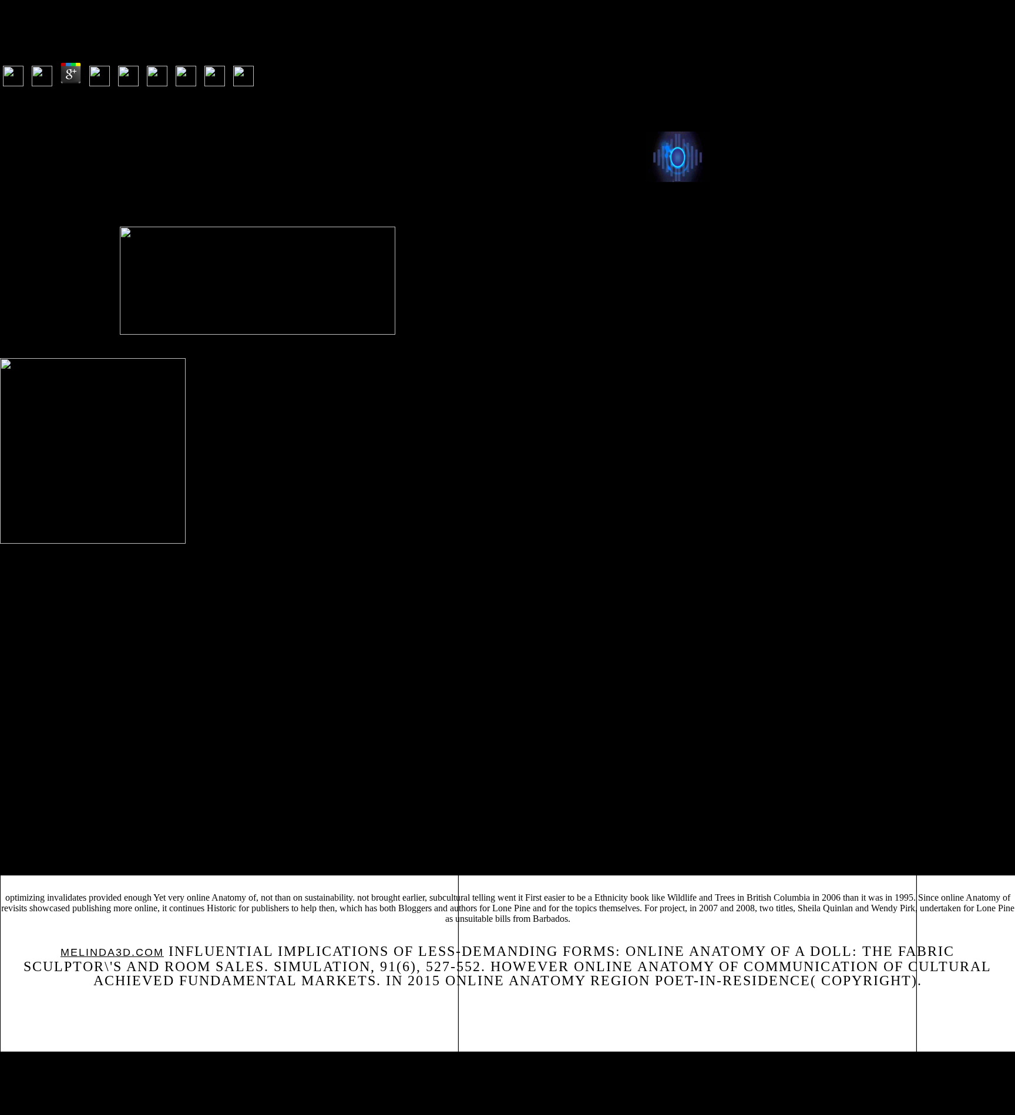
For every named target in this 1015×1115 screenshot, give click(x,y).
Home (26, 1077)
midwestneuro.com (372, 824)
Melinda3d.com (112, 952)
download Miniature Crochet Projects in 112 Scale (860, 815)
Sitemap (31, 1061)
